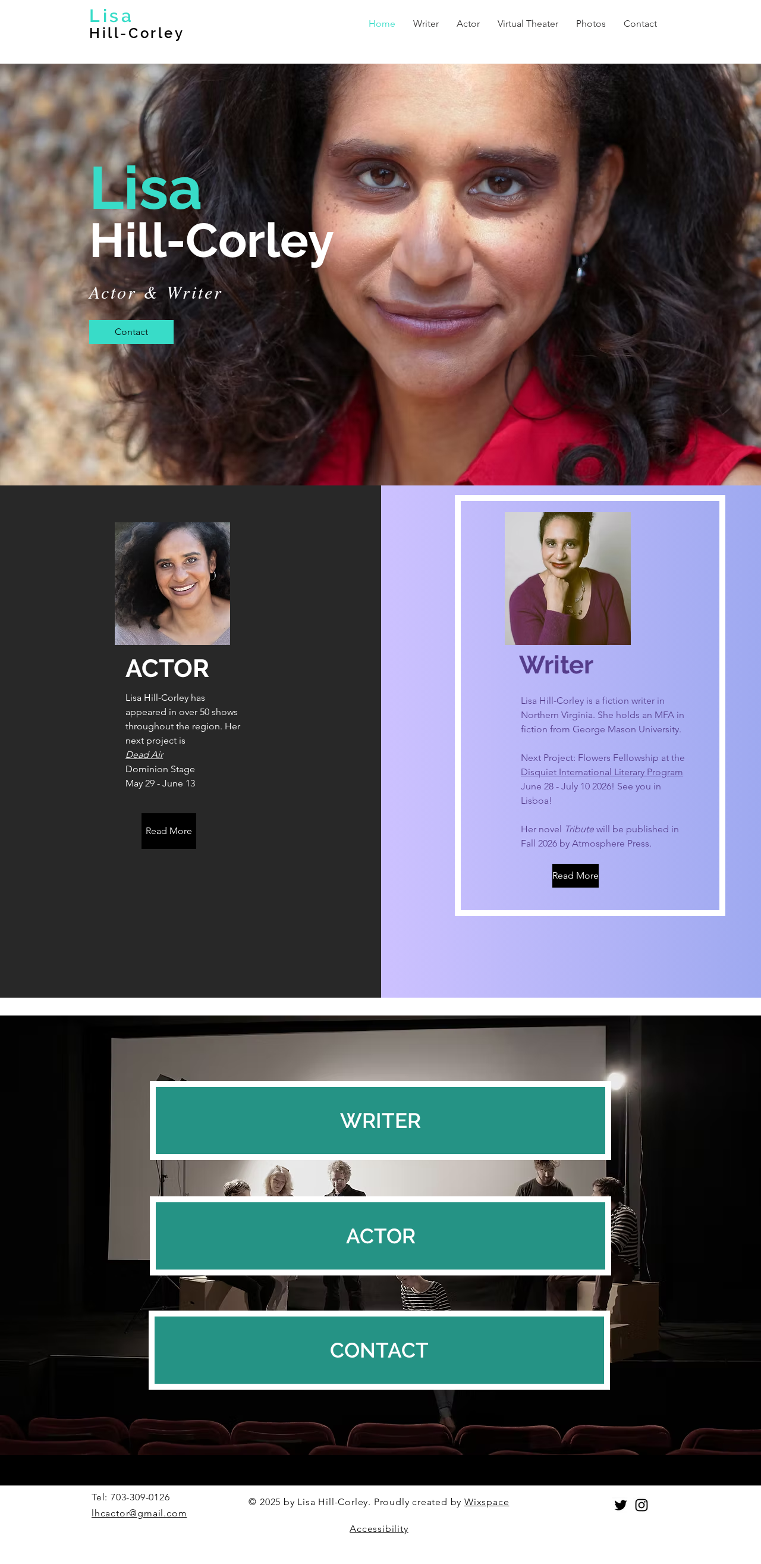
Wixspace (486, 1501)
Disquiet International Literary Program (602, 772)
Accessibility (379, 1528)
